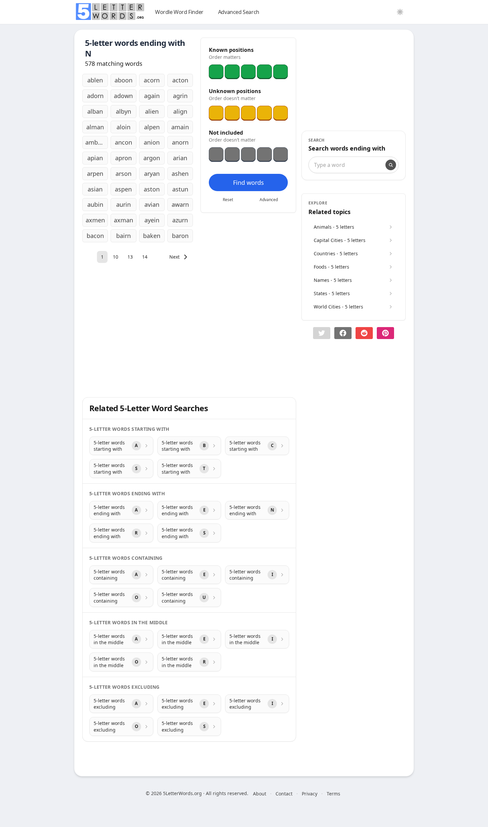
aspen (123, 189)
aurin (123, 204)
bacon (95, 236)
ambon (95, 142)
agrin (180, 96)
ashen (180, 173)
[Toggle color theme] (400, 12)
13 (130, 257)
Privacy (309, 793)
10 (115, 257)
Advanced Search (238, 12)
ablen (95, 80)
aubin (95, 204)
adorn (95, 96)
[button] (321, 333)
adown (123, 96)
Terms (333, 793)
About (259, 793)
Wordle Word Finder (179, 12)
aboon (123, 80)
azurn (180, 220)
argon (151, 158)
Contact (284, 793)
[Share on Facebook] (343, 333)
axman (123, 220)
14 (144, 257)
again (152, 96)
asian (95, 189)
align (180, 111)
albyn (123, 111)
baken (151, 236)
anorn (180, 142)
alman (95, 127)
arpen (95, 173)
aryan (152, 173)
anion (152, 142)
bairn (123, 236)
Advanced (269, 199)
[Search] (390, 165)
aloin (123, 127)
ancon (123, 142)
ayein (151, 220)
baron (180, 236)
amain (180, 127)
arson (123, 173)
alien (152, 111)
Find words (248, 182)
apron (123, 158)
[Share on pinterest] (385, 333)
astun (180, 189)
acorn (152, 80)
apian (95, 158)
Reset (228, 199)
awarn (180, 204)
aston (152, 189)
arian (180, 158)
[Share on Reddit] (364, 333)
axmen (95, 220)
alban (95, 111)
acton (180, 80)
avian (151, 204)
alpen (152, 127)
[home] (109, 12)
